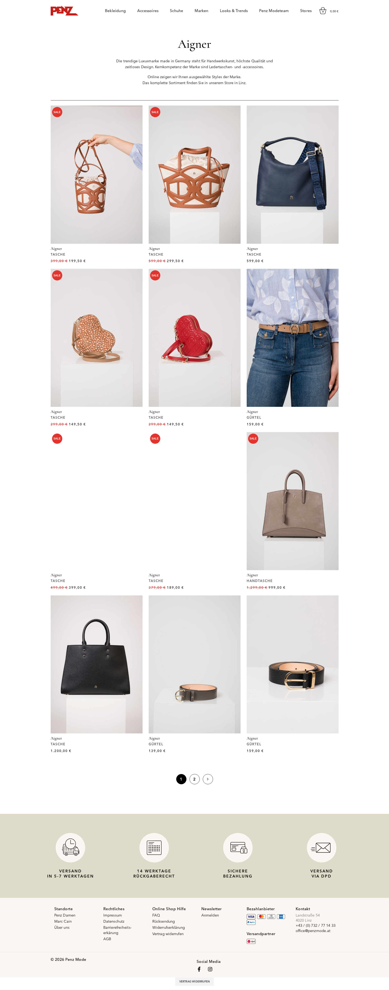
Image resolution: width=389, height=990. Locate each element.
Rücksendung (163, 921)
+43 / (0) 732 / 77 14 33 (316, 925)
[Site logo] (65, 10)
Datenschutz (114, 921)
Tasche (58, 254)
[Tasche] (97, 175)
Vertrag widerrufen (168, 933)
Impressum (112, 915)
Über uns (62, 927)
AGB (107, 939)
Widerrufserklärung (168, 927)
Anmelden (210, 915)
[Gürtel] (293, 338)
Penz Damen (65, 915)
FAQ (156, 915)
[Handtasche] (293, 501)
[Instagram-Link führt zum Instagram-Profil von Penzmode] (210, 969)
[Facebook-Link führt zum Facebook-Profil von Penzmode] (199, 969)
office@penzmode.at (313, 930)
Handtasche (260, 581)
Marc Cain (63, 921)
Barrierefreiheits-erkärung (117, 930)
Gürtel (254, 417)
